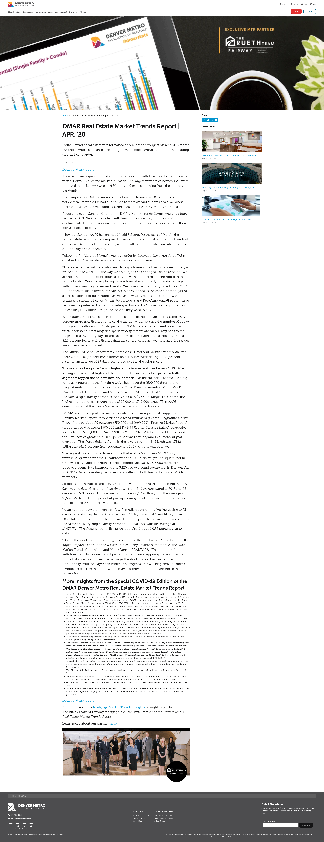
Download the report (78, 169)
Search (284, 4)
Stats (305, 4)
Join (296, 11)
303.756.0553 (16, 815)
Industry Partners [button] (68, 12)
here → (115, 723)
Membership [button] (14, 12)
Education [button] (41, 12)
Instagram (17, 826)
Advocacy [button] (53, 12)
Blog (314, 4)
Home (65, 115)
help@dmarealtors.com (21, 819)
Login (310, 11)
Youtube (31, 826)
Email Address (268, 821)
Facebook (10, 826)
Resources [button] (28, 12)
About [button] (83, 12)
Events (295, 4)
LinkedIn (24, 826)
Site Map (22, 796)
